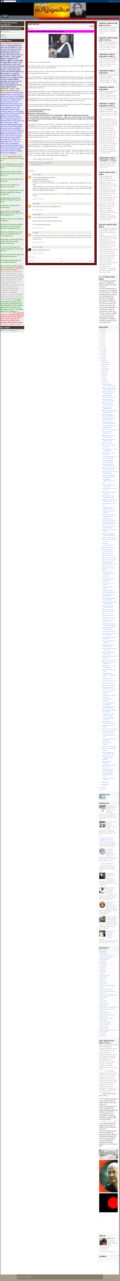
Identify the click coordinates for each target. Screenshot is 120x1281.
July (103, 373)
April (103, 380)
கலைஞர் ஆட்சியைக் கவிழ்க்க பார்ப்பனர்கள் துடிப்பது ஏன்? (46, 31)
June (103, 375)
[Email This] (42, 163)
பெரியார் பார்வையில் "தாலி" (107, 565)
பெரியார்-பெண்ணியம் (104, 1012)
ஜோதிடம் (101, 1035)
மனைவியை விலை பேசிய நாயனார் (109, 681)
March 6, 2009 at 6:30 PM (37, 253)
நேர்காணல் (101, 977)
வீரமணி (101, 1033)
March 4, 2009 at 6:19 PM (37, 199)
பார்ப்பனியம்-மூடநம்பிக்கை (105, 989)
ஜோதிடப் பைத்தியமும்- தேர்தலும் (109, 559)
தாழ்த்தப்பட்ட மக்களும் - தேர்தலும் (109, 557)
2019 (102, 338)
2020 (102, 336)
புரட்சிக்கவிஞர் (102, 997)
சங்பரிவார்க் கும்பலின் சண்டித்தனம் (109, 537)
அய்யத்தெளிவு (102, 954)
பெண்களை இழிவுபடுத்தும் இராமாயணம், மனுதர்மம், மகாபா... (108, 774)
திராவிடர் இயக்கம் (38, 164)
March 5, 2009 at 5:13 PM (37, 227)
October (104, 366)
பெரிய (100, 999)
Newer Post (31, 261)
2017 (102, 342)
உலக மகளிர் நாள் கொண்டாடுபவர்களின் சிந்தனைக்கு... (107, 699)
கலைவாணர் (102, 969)
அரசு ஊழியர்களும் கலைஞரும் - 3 (109, 659)
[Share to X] (45, 163)
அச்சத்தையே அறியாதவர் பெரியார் (109, 746)
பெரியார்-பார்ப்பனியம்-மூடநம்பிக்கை (106, 1007)
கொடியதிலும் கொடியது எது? (108, 547)
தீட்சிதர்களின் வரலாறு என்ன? (108, 617)
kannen (34, 203)
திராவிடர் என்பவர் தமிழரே (107, 553)
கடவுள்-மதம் (102, 965)
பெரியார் (101, 1001)
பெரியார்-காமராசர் (103, 1003)
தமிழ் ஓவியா (42, 4)
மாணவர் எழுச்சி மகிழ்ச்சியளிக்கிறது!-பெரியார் (111, 875)
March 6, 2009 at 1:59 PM (37, 242)
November (104, 364)
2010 (102, 358)
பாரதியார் (101, 981)
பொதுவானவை (102, 1026)
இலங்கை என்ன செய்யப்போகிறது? (109, 729)
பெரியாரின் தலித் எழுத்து (107, 443)
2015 (102, 347)
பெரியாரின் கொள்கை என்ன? (108, 555)
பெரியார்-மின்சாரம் (103, 1024)
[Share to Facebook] (47, 163)
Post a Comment (32, 257)
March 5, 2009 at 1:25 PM (37, 209)
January (104, 784)
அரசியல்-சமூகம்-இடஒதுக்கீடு (105, 956)
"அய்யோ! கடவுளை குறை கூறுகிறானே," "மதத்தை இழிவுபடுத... (107, 758)
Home (5, 16)
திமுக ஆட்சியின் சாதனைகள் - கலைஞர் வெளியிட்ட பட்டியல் (111, 807)
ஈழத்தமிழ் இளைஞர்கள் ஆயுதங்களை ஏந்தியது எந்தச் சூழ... (109, 675)
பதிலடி (100, 979)
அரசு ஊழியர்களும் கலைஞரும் (108, 695)
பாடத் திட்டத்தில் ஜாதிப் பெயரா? (106, 863)
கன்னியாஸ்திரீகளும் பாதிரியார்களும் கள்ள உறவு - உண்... (108, 481)
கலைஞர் (101, 967)
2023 (102, 329)
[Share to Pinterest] (49, 163)
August (104, 371)
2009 (102, 360)
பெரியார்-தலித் (102, 1005)
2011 (102, 356)
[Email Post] (51, 162)
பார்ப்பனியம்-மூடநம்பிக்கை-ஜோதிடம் (107, 995)
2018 (102, 340)
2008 (102, 787)
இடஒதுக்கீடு (102, 961)
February (104, 782)
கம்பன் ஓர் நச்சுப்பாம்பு (106, 577)
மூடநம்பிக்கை (102, 1028)
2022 (102, 331)
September (105, 369)
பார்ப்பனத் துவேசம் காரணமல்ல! (108, 631)
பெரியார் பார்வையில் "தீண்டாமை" (109, 683)
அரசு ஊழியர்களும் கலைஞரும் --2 (109, 685)
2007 (102, 789)
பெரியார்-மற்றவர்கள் (103, 1022)
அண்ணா (101, 949)
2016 (102, 345)
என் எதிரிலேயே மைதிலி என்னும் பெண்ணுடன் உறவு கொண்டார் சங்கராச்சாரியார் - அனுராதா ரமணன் (107, 839)
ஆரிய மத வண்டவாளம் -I (107, 613)
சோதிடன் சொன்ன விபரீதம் (107, 678)
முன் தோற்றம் (4, 37)
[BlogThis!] (44, 163)
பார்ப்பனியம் (101, 983)
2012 (102, 353)
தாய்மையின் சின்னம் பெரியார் (108, 615)
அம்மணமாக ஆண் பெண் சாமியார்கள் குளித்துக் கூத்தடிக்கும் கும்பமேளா (111, 918)
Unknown (35, 174)
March (103, 382)
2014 (102, 349)
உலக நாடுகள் (102, 963)
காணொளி (101, 971)
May (103, 377)
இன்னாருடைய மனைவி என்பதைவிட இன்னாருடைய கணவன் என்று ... (108, 573)
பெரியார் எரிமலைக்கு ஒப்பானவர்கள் (109, 429)
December (104, 362)
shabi (33, 232)
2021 (102, 334)
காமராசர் (101, 973)
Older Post (92, 261)
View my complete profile (107, 1251)
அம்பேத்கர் (101, 951)
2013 (102, 351)
